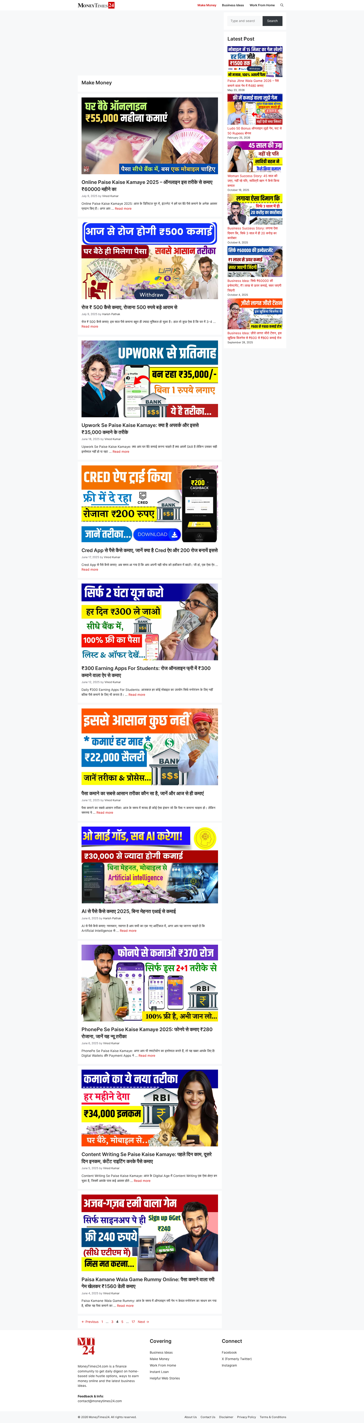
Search (272, 21)
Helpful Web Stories (165, 1378)
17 (133, 1322)
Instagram (229, 1365)
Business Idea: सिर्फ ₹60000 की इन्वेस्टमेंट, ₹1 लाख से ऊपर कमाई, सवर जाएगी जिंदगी (254, 285)
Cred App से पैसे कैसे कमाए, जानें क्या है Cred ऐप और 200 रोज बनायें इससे (150, 550)
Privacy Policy (246, 1417)
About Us (190, 1417)
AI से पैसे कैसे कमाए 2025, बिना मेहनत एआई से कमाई (129, 911)
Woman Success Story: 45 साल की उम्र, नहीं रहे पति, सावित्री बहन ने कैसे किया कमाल (253, 180)
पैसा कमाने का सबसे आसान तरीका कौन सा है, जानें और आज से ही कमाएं (143, 793)
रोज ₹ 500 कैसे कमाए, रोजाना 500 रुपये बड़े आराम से (129, 307)
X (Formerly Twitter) (237, 1359)
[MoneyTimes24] (96, 5)
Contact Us (208, 1417)
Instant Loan (159, 1372)
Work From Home (262, 5)
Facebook (229, 1352)
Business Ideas (233, 5)
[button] (282, 5)
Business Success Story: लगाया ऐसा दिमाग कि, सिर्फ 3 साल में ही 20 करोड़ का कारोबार (253, 233)
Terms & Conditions (273, 1417)
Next (143, 1322)
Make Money (207, 5)
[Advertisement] (150, 42)
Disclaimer (226, 1417)
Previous (90, 1322)
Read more (123, 208)
